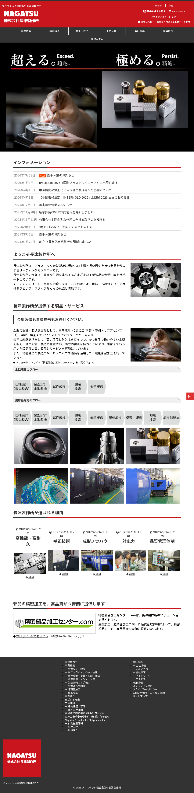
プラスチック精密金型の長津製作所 (21, 782)
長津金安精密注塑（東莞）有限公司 (84, 713)
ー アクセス (139, 679)
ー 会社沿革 (139, 672)
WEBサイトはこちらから (32, 636)
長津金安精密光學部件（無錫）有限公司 (87, 716)
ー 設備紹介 (71, 730)
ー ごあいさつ (140, 669)
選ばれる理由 (82, 31)
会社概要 (140, 31)
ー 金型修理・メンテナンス (80, 679)
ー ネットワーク (142, 675)
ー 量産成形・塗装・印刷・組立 (82, 675)
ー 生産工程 (71, 726)
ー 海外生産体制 (74, 709)
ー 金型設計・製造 (75, 669)
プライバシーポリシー (145, 689)
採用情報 (168, 31)
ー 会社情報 (139, 665)
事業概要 (26, 31)
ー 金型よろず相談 (75, 686)
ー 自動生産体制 (74, 723)
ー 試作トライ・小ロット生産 (81, 672)
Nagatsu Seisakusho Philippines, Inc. (85, 720)
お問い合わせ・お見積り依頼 (149, 692)
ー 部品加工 (71, 692)
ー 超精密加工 (72, 689)
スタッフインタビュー (145, 686)
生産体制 (111, 31)
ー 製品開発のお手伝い (77, 682)
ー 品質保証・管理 (75, 706)
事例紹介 (54, 31)
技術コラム (97, 38)
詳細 (132, 574)
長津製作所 (71, 662)
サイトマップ (140, 696)
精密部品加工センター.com (58, 362)
